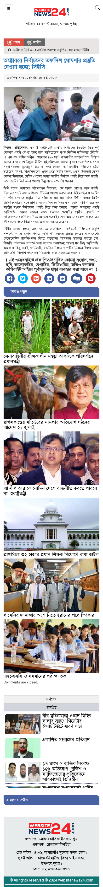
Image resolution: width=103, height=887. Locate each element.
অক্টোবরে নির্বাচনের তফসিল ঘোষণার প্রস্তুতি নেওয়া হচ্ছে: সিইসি (49, 63)
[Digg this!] (76, 278)
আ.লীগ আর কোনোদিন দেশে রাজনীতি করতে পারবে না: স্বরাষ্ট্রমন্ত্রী (50, 491)
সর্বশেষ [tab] (51, 699)
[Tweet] (23, 278)
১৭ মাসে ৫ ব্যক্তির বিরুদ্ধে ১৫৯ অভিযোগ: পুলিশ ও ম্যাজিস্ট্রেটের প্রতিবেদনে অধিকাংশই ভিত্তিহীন (65, 771)
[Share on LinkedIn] (49, 278)
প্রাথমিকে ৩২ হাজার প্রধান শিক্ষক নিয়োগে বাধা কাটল (51, 555)
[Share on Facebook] (10, 278)
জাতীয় (37, 42)
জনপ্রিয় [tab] (52, 707)
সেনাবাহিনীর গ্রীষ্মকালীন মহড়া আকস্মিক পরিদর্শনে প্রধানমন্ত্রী (48, 359)
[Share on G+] (36, 278)
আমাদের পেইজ (17, 800)
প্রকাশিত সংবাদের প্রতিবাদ (66, 740)
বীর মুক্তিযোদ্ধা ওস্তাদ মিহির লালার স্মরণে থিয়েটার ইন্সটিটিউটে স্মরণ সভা (67, 721)
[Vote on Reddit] (62, 278)
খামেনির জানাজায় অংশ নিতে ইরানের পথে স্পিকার (49, 615)
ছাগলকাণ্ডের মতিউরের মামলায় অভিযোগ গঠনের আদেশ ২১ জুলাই (47, 424)
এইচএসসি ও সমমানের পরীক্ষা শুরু (35, 676)
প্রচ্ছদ (16, 42)
